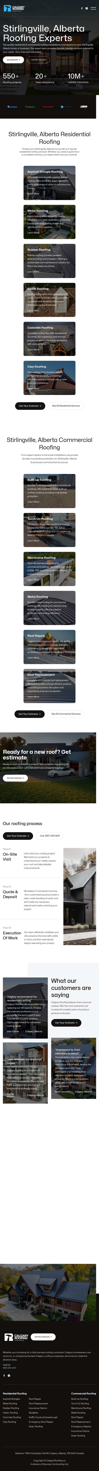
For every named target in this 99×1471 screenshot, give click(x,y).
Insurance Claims (38, 1408)
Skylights (33, 1413)
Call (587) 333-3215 (38, 60)
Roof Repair (35, 1399)
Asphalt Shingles (11, 1399)
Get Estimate (13, 60)
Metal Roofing (10, 1404)
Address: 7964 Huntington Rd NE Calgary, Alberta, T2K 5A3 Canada (49, 1453)
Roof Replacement (38, 1404)
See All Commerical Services (66, 714)
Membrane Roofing (81, 1408)
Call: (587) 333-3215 (50, 836)
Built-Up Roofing (79, 1399)
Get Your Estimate (30, 406)
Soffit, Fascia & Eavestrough (43, 1417)
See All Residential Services (66, 406)
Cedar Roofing (10, 1413)
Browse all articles (49, 1136)
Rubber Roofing (11, 1408)
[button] (93, 8)
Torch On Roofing (80, 1404)
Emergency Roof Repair (41, 1422)
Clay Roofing (9, 1422)
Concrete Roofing (12, 1417)
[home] (16, 8)
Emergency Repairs (81, 1427)
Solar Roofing (36, 1427)
